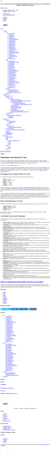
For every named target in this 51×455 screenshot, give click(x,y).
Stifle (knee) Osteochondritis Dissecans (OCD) (21, 100)
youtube (5, 19)
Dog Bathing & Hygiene (13, 62)
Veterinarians (11, 122)
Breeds (7, 145)
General (7, 88)
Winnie (4, 297)
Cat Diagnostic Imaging (13, 39)
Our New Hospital (10, 128)
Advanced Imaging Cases (13, 140)
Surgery (7, 97)
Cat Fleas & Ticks (12, 41)
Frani (4, 293)
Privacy (4, 417)
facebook (5, 17)
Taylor (4, 292)
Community (8, 132)
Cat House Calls (11, 45)
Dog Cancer (11, 65)
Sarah (4, 294)
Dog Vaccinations (12, 85)
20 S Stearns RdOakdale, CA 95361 (7, 426)
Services (5, 31)
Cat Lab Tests (11, 46)
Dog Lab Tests (11, 76)
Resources (5, 135)
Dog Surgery (11, 83)
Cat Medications (11, 47)
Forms (7, 138)
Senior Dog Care (12, 87)
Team (9, 123)
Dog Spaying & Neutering (14, 82)
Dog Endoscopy (11, 73)
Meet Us (7, 120)
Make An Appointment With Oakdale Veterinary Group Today (22, 282)
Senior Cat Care (11, 58)
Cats (7, 32)
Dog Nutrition (11, 79)
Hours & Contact (4, 7)
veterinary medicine (10, 161)
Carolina (5, 301)
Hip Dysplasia (14, 109)
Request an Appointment (6, 151)
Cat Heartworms (11, 44)
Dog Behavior (11, 64)
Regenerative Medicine (13, 90)
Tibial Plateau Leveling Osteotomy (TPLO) (23, 104)
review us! (15, 393)
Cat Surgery (11, 53)
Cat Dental (10, 37)
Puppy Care (10, 86)
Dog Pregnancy (11, 80)
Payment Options (9, 133)
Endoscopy (10, 117)
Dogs (7, 59)
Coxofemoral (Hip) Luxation (17, 110)
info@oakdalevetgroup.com (9, 14)
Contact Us (5, 416)
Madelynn (5, 299)
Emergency (8, 93)
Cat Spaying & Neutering (13, 52)
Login (4, 419)
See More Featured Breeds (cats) (7, 388)
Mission (7, 130)
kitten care (23, 188)
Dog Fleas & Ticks (12, 74)
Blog (7, 139)
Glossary (8, 149)
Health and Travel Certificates (14, 92)
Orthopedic (10, 98)
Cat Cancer (10, 34)
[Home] (6, 27)
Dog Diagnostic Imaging (13, 70)
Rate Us (2, 434)
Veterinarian (11, 126)
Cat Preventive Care (12, 51)
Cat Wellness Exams (12, 56)
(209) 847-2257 (6, 13)
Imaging (7, 114)
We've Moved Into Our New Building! (16, 129)
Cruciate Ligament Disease (16, 102)
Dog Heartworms (12, 75)
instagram (5, 18)
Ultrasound (10, 116)
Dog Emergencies (12, 71)
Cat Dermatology (12, 38)
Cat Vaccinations (12, 55)
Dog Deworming (12, 69)
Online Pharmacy (9, 136)
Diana (4, 295)
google (4, 20)
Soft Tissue (10, 112)
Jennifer (5, 303)
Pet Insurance (8, 134)
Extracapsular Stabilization (19, 103)
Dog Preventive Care (12, 81)
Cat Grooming (11, 43)
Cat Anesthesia (11, 33)
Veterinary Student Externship (14, 127)
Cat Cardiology (11, 35)
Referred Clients (9, 96)
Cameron (5, 298)
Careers (7, 124)
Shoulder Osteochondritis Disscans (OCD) (20, 111)
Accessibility (6, 418)
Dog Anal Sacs (11, 61)
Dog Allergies (11, 63)
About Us (5, 118)
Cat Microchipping (12, 49)
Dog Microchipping (12, 77)
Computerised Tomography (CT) (15, 115)
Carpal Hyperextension (16, 99)
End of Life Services (12, 91)
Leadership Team (12, 121)
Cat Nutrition (11, 50)
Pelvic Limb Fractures (15, 108)
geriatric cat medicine (30, 188)
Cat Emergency (11, 40)
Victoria (5, 300)
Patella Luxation (14, 105)
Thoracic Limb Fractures (16, 106)
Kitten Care (10, 57)
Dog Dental (10, 68)
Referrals (5, 94)
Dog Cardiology (11, 67)
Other (9, 144)
